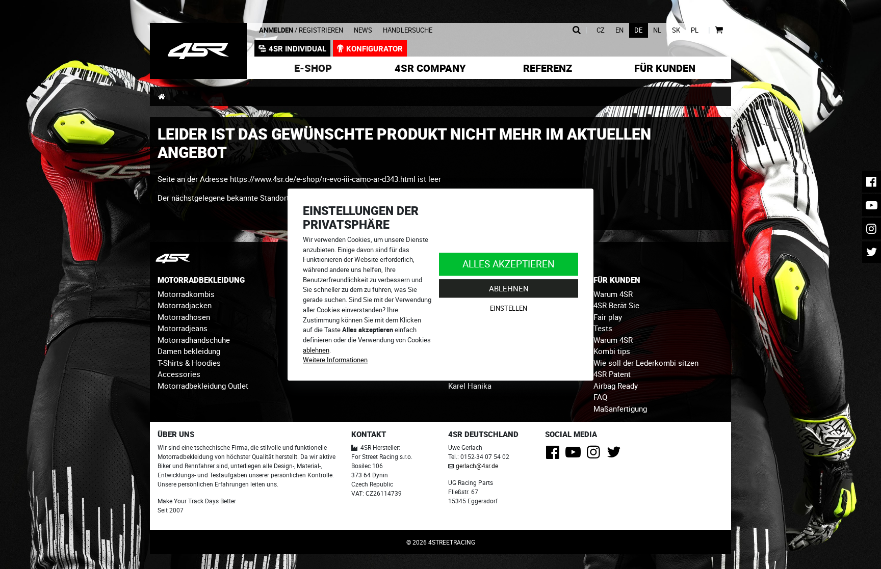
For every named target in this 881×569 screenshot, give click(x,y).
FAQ (600, 397)
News (363, 30)
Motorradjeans (183, 328)
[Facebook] (554, 455)
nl (657, 30)
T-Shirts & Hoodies (189, 363)
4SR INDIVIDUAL (297, 48)
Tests (602, 328)
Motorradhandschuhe (194, 340)
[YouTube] (574, 455)
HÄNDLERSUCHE (407, 30)
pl (694, 30)
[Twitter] (615, 455)
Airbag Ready (615, 386)
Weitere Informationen (335, 360)
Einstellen (508, 308)
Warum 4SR (613, 294)
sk (676, 30)
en (619, 30)
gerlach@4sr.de (477, 466)
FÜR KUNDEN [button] (616, 279)
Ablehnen (509, 288)
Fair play (607, 317)
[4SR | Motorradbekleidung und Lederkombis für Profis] (161, 96)
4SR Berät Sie (616, 305)
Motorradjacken (185, 305)
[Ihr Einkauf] (718, 30)
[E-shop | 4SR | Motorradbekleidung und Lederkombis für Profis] (198, 51)
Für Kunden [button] (664, 68)
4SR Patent (612, 374)
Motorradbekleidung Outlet (203, 386)
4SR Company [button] (430, 68)
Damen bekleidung (189, 351)
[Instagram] (595, 455)
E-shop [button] (313, 68)
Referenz (547, 68)
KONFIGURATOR (374, 48)
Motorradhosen (184, 317)
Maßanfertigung (620, 408)
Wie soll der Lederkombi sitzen (645, 363)
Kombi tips (611, 351)
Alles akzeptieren (508, 263)
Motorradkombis (186, 294)
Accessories (179, 374)
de (638, 30)
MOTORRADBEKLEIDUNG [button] (201, 279)
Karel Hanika (469, 386)
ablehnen (316, 350)
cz (601, 30)
